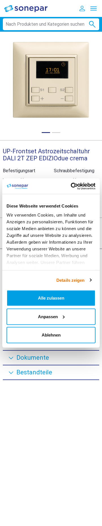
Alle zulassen (51, 298)
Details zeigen (70, 280)
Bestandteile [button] (34, 372)
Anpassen (48, 316)
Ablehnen (51, 335)
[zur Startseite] (29, 8)
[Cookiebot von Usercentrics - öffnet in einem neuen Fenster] (71, 186)
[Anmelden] (82, 8)
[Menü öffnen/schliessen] (93, 8)
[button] (51, 80)
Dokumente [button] (32, 357)
